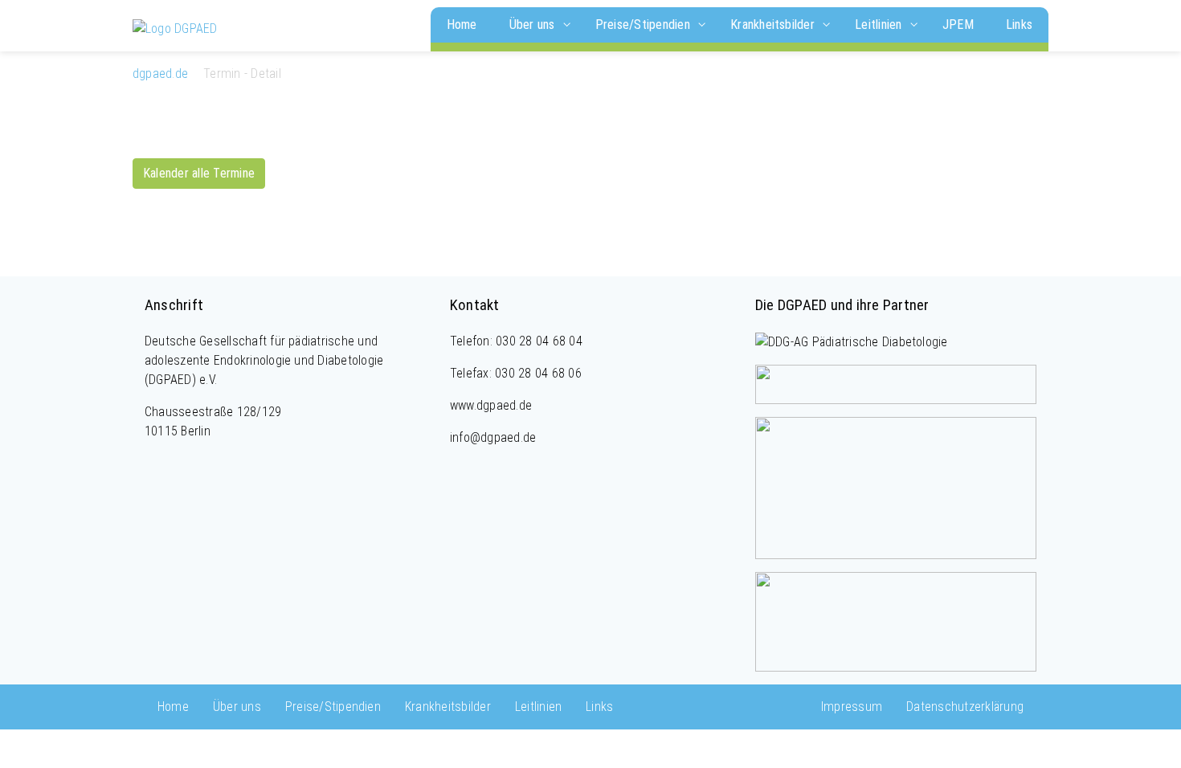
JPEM (958, 24)
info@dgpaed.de (493, 437)
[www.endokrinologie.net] (895, 487)
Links (1019, 24)
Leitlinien (880, 24)
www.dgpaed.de (491, 405)
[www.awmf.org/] (895, 620)
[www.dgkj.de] (895, 383)
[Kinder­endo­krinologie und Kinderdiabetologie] (175, 27)
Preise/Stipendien (644, 24)
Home (462, 24)
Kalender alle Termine (199, 173)
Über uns (533, 24)
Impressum (851, 706)
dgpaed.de (160, 73)
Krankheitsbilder (774, 24)
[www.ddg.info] (851, 341)
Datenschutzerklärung (965, 706)
